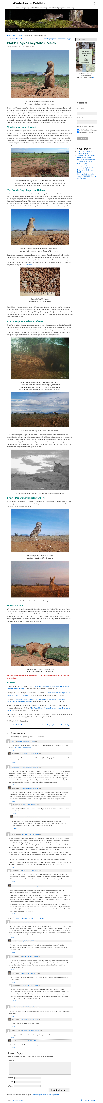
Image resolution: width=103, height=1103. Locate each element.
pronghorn (29, 264)
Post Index (31, 30)
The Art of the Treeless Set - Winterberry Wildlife (28, 918)
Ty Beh (13, 741)
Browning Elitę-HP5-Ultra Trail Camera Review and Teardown (85, 170)
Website (10, 1086)
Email (10, 1082)
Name (10, 1078)
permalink (24, 721)
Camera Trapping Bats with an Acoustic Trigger (57, 39)
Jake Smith (14, 1007)
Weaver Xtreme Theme (90, 1100)
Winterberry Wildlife (28, 3)
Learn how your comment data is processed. (46, 1094)
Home (10, 30)
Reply (13, 750)
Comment (11, 1061)
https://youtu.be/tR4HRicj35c (23, 747)
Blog (23, 30)
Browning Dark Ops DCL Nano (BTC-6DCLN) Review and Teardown (86, 176)
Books (18, 30)
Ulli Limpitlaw (15, 767)
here (93, 77)
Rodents (20, 35)
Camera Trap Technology (87, 132)
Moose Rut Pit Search (14, 39)
